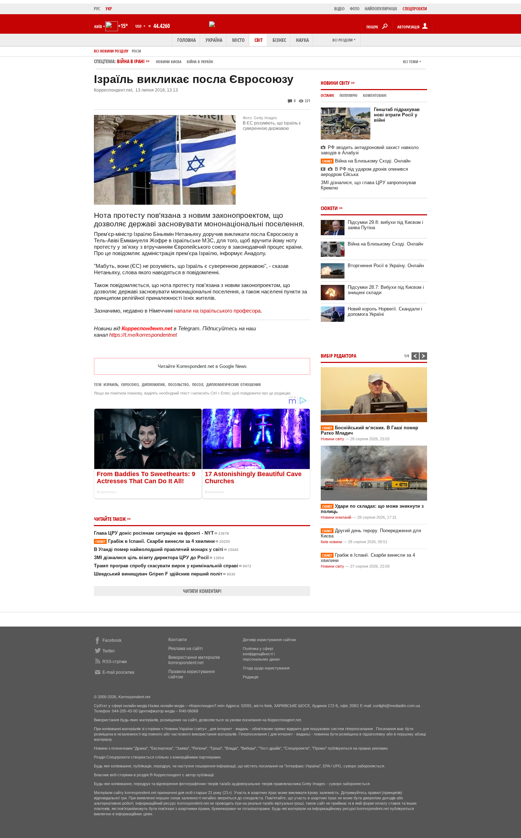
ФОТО (354, 9)
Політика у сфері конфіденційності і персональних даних (261, 653)
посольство (178, 384)
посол (197, 384)
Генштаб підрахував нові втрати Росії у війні (397, 115)
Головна (186, 40)
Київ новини (331, 542)
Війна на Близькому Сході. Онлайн (366, 161)
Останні (327, 95)
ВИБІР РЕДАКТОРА (338, 355)
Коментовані (374, 95)
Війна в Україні (200, 61)
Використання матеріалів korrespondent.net (194, 660)
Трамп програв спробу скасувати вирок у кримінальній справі (172, 565)
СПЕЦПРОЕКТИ (415, 9)
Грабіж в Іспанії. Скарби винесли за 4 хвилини (162, 541)
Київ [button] (98, 26)
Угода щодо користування (266, 668)
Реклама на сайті (185, 648)
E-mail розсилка (118, 672)
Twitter (108, 651)
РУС (97, 9)
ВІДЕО (339, 9)
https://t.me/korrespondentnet (143, 335)
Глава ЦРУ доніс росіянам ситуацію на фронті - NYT (161, 533)
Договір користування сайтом (269, 640)
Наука (302, 40)
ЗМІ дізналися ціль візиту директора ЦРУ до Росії (159, 557)
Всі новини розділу (111, 51)
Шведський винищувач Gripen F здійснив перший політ (164, 574)
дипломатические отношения (233, 384)
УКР (109, 9)
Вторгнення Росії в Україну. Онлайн (386, 265)
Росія (136, 51)
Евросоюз (130, 384)
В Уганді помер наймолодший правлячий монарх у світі (166, 549)
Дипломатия (153, 384)
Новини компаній (336, 517)
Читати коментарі (202, 591)
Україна (214, 40)
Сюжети (329, 208)
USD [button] (138, 26)
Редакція (250, 677)
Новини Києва (168, 61)
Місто (238, 40)
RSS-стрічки (114, 661)
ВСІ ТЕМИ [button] (410, 61)
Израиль (110, 384)
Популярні (348, 95)
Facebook (112, 640)
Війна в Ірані (165, 61)
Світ (258, 40)
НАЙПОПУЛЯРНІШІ (381, 9)
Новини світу (335, 82)
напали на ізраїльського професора (217, 311)
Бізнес (279, 40)
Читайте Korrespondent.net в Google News (202, 366)
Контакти (177, 639)
